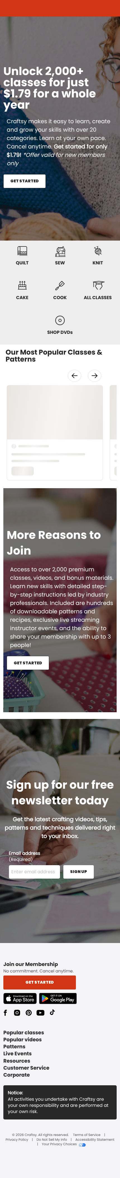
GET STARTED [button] (24, 181)
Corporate (16, 1075)
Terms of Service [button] (86, 1135)
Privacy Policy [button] (17, 1140)
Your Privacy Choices (59, 1144)
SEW (60, 263)
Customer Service (26, 1068)
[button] (74, 376)
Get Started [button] (39, 982)
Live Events (17, 1053)
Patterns (14, 1046)
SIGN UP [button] (78, 871)
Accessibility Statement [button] (94, 1140)
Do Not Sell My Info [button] (52, 1140)
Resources (16, 1061)
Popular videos (22, 1039)
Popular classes (23, 1032)
